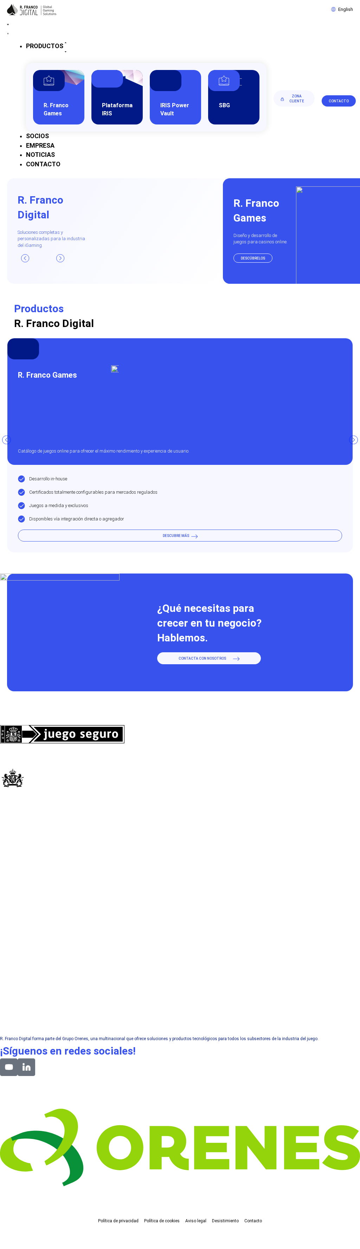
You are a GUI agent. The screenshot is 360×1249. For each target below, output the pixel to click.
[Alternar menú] (8, 28)
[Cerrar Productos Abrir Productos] (65, 46)
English (345, 9)
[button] (25, 258)
